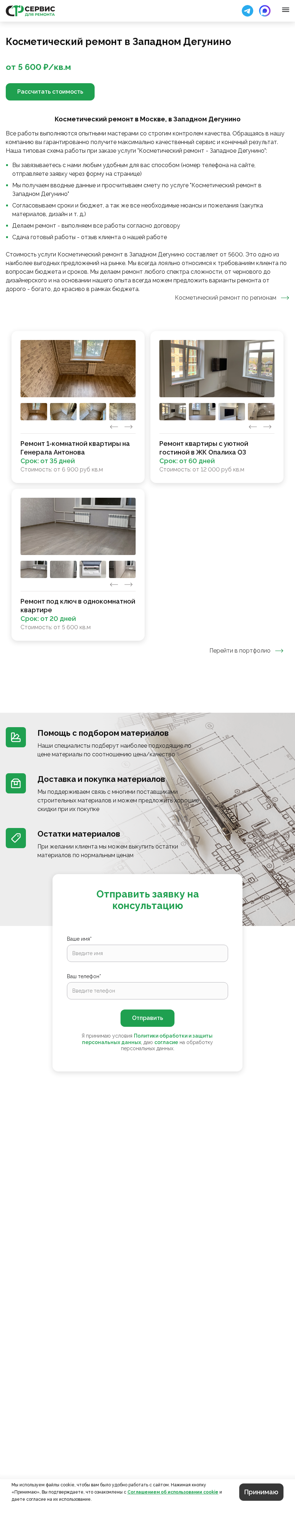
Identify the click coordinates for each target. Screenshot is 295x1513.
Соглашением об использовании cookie (172, 1492)
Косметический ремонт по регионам (225, 297)
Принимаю (261, 1492)
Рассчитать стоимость (50, 91)
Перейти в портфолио (240, 650)
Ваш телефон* (84, 976)
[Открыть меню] (285, 10)
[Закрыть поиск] (247, 11)
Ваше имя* (79, 939)
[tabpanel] (147, 486)
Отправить (147, 1018)
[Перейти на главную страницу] (30, 11)
